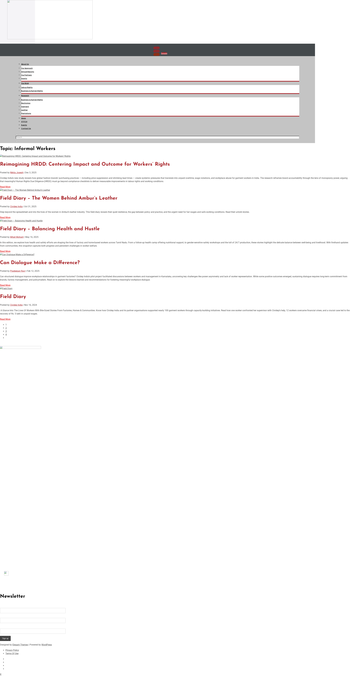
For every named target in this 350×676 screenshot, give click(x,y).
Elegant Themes (20, 644)
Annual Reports (27, 72)
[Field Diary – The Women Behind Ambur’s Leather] (25, 190)
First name (5, 606)
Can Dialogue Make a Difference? (40, 262)
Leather (24, 110)
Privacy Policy (12, 650)
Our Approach (27, 68)
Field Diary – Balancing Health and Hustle (50, 229)
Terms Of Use (11, 653)
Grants (24, 78)
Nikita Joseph (16, 172)
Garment (25, 106)
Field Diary (13, 296)
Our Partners (26, 75)
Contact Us (26, 128)
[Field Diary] (6, 288)
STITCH (24, 121)
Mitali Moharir (17, 237)
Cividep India (16, 206)
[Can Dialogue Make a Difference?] (17, 254)
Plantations (26, 113)
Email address (7, 626)
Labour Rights (27, 87)
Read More (5, 186)
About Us (25, 64)
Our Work (25, 83)
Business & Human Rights (32, 91)
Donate (164, 53)
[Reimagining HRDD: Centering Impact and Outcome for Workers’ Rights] (35, 156)
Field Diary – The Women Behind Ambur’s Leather (58, 198)
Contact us (9, 580)
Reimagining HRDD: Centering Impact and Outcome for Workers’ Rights (85, 164)
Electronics (25, 103)
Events (24, 125)
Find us (12, 574)
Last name (5, 616)
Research (25, 95)
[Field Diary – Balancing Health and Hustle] (21, 220)
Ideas (23, 118)
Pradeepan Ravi (17, 271)
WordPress (46, 644)
